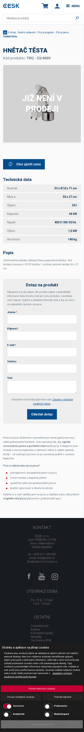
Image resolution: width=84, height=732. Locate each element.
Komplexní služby (42, 633)
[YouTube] (41, 577)
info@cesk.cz (46, 558)
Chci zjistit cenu (28, 164)
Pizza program (46, 32)
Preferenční (60, 706)
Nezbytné (18, 706)
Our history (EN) (41, 640)
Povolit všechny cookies (42, 688)
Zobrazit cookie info (42, 724)
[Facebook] (29, 576)
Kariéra (35, 629)
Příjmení (12, 328)
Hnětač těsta (10, 36)
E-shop (12, 32)
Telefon (11, 361)
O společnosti (40, 625)
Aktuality (36, 636)
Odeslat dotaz (42, 414)
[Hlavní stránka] (11, 6)
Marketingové (61, 714)
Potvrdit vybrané (62, 697)
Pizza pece (62, 32)
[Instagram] (55, 578)
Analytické (18, 714)
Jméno (12, 312)
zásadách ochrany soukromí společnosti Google (38, 675)
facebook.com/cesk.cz (42, 561)
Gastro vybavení (27, 32)
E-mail (11, 345)
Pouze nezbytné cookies (20, 697)
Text (9, 378)
